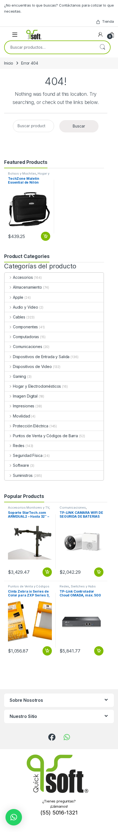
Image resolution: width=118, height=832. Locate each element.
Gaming (19, 376)
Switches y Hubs (83, 586)
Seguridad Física (28, 455)
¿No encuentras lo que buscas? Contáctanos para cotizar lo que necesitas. (59, 8)
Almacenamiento (27, 287)
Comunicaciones (27, 346)
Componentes (25, 326)
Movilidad (21, 416)
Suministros (23, 475)
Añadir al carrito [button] (44, 236)
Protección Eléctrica (30, 426)
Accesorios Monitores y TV (28, 507)
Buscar (102, 47)
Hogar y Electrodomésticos (28, 175)
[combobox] (50, 47)
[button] (13, 817)
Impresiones (23, 406)
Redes (18, 445)
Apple (18, 297)
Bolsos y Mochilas (22, 173)
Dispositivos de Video (32, 366)
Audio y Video (25, 307)
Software (21, 465)
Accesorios (23, 277)
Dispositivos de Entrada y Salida (41, 356)
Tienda (108, 21)
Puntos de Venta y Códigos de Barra (45, 435)
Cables (19, 317)
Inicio (8, 63)
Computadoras (26, 336)
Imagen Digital (25, 396)
